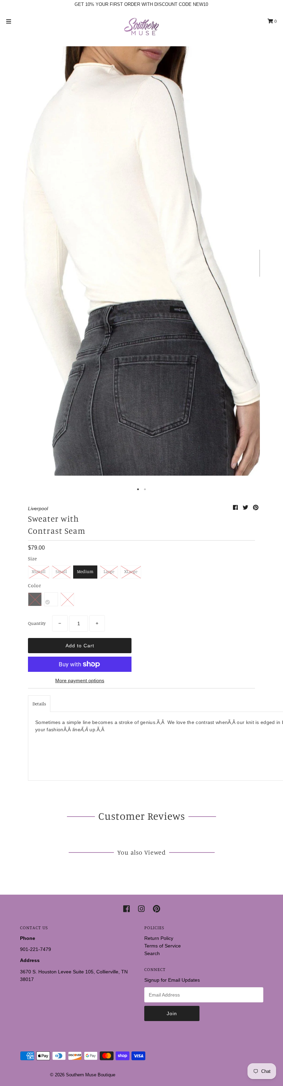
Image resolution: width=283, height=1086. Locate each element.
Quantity (37, 623)
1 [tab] (138, 489)
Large (109, 571)
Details (39, 703)
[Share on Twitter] (246, 508)
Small (61, 571)
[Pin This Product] (255, 508)
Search (152, 953)
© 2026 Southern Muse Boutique (82, 1074)
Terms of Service (162, 946)
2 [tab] (145, 489)
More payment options (79, 680)
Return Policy (158, 938)
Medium (85, 571)
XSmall (39, 571)
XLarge (130, 571)
